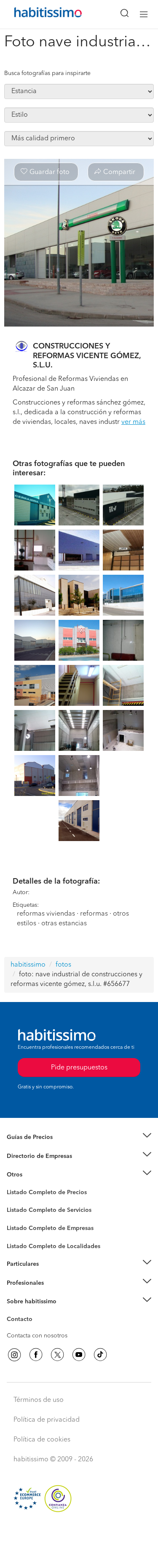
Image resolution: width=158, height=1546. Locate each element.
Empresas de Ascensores (40, 1166)
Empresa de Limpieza (35, 1175)
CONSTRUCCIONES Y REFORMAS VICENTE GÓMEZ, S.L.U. (87, 356)
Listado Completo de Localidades (53, 1246)
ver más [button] (133, 422)
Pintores (18, 1217)
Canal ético (22, 1321)
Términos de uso (38, 1400)
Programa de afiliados (36, 1329)
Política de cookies (41, 1439)
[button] (79, 1137)
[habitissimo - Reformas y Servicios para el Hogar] (38, 14)
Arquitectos (22, 1242)
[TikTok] (100, 1354)
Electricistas (22, 1225)
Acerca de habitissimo (37, 1312)
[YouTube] (78, 1354)
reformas (94, 914)
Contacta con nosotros (37, 1336)
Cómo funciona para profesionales (53, 1293)
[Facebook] (35, 1354)
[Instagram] (14, 1354)
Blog (13, 1185)
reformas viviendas (46, 914)
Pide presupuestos (79, 1531)
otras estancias (64, 923)
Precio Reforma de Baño (39, 1148)
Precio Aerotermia (31, 1156)
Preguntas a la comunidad (41, 1194)
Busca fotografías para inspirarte (47, 73)
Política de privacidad (46, 1420)
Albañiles (19, 1234)
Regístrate (20, 1283)
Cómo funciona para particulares (51, 1275)
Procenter (19, 1211)
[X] (57, 1354)
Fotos (14, 1202)
